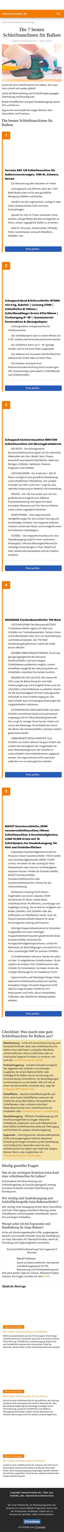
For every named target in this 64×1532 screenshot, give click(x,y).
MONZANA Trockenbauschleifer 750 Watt (33, 620)
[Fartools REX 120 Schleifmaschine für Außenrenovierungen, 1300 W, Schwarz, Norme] (33, 150)
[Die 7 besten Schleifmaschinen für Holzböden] (31, 1308)
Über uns (48, 1492)
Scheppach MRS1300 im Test (18, 1089)
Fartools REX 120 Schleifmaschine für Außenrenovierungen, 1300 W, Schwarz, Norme (32, 174)
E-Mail (46, 1276)
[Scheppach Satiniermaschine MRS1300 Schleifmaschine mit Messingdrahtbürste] (33, 419)
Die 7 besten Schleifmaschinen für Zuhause (24, 1460)
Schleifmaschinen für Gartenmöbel (22, 1155)
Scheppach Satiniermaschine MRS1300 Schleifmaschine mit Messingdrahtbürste (33, 442)
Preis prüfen (33, 249)
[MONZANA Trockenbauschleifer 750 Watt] (33, 599)
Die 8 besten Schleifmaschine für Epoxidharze (25, 1396)
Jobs (22, 1495)
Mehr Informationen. (43, 1514)
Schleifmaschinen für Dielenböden (40, 1111)
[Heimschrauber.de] (32, 5)
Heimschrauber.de (14, 14)
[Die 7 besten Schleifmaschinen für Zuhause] (31, 1437)
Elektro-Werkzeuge (25, 22)
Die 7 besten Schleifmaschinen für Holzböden (25, 1331)
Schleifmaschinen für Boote (27, 1060)
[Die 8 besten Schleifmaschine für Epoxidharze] (31, 1372)
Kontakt (14, 1495)
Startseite (7, 22)
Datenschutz (47, 1495)
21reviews (40, 1527)
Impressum (31, 1495)
